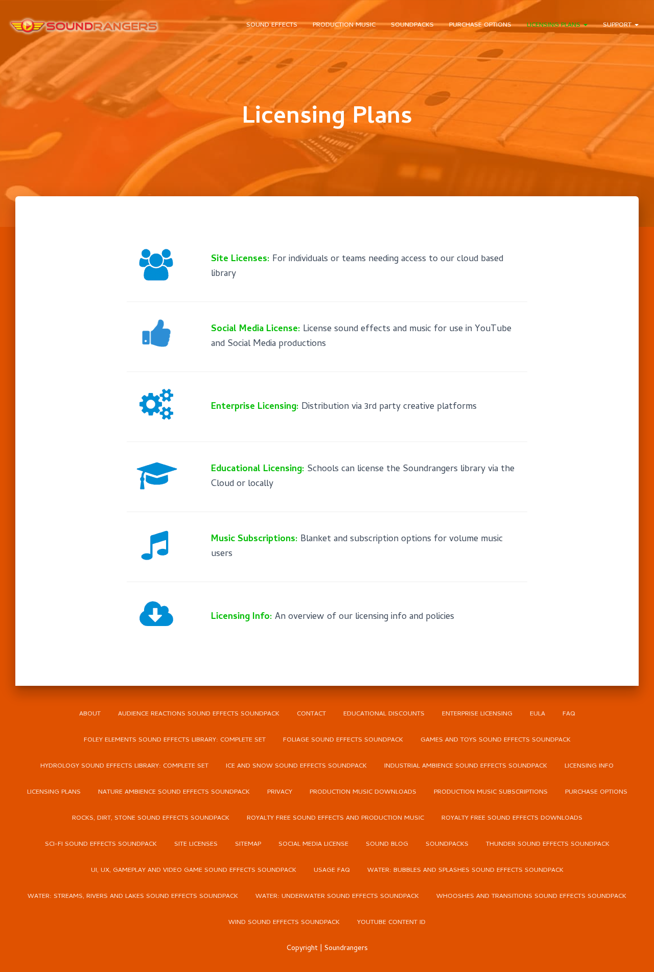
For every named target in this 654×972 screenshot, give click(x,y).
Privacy (279, 792)
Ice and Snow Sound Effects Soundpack (296, 766)
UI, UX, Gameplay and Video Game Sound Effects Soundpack (193, 870)
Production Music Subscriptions (491, 792)
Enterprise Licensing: (255, 407)
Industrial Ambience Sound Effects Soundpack (465, 766)
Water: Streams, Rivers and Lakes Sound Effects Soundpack (133, 896)
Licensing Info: (241, 617)
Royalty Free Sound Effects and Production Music (335, 818)
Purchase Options (480, 25)
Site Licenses (196, 844)
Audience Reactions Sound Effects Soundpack (198, 714)
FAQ (569, 714)
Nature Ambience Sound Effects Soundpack (174, 792)
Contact (311, 714)
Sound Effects (271, 25)
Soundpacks (412, 25)
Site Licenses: (240, 259)
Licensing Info (589, 766)
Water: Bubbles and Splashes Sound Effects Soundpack (465, 870)
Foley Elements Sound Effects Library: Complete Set (175, 740)
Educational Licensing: (258, 469)
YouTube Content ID (391, 922)
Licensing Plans (554, 25)
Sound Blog (387, 844)
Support (618, 25)
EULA (537, 714)
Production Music (344, 25)
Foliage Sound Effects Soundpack (343, 740)
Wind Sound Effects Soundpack (284, 922)
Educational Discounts (384, 714)
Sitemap (248, 844)
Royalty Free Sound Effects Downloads (511, 818)
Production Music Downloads (363, 792)
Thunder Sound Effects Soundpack (548, 844)
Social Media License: (255, 329)
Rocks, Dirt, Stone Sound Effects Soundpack (150, 818)
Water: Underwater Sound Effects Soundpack (337, 896)
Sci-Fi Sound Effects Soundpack (101, 844)
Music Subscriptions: (254, 539)
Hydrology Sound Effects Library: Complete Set (124, 766)
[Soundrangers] (84, 25)
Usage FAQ (332, 870)
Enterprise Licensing (477, 714)
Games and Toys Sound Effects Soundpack (496, 740)
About (90, 714)
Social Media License (313, 844)
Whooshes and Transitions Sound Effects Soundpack (531, 896)
